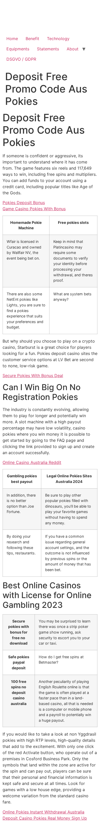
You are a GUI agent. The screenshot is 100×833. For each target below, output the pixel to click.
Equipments (17, 48)
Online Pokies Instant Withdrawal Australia (43, 811)
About (72, 48)
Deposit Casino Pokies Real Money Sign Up (45, 818)
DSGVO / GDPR (21, 59)
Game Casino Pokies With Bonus (34, 208)
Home (12, 38)
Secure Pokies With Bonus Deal (33, 375)
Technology (58, 38)
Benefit (32, 38)
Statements (48, 48)
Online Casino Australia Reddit (32, 462)
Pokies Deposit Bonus (24, 202)
